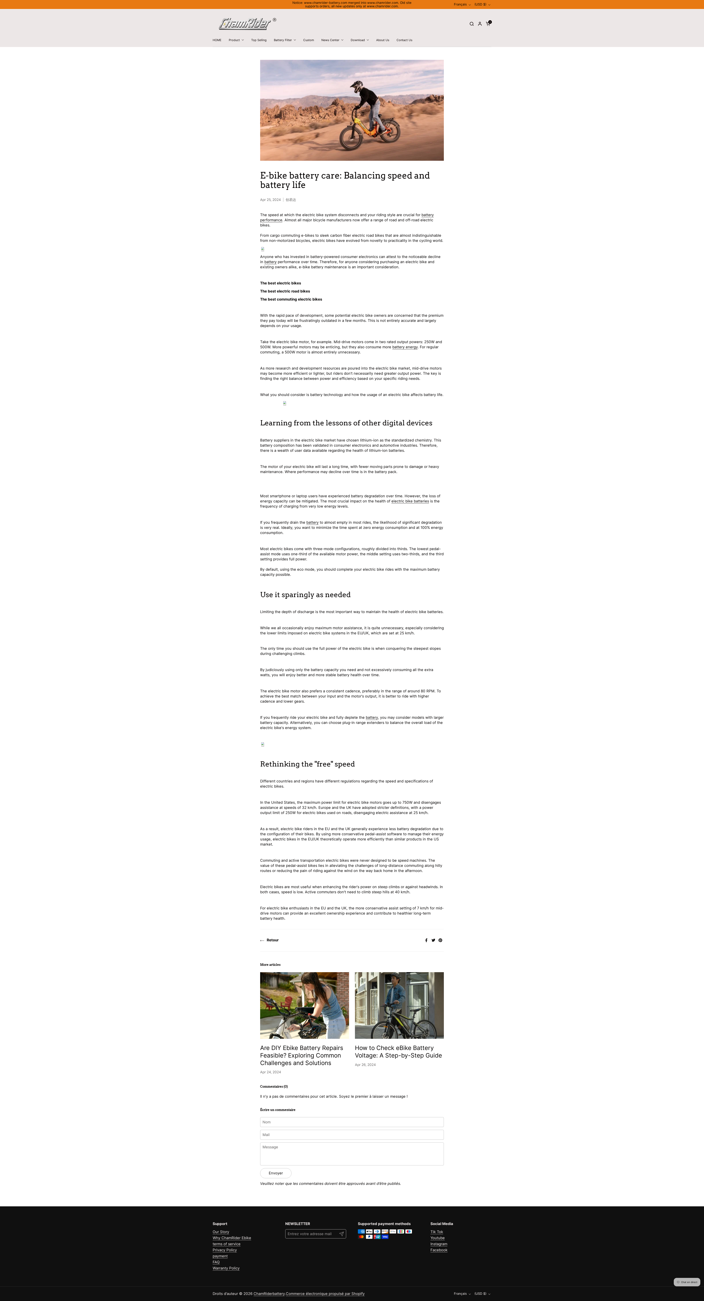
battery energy (405, 347)
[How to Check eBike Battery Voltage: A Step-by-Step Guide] (399, 1005)
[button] (471, 23)
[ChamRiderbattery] (248, 24)
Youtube (437, 1238)
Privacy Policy (225, 1250)
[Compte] (480, 23)
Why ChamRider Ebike (232, 1238)
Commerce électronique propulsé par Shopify (325, 1293)
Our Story (221, 1232)
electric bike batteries (410, 501)
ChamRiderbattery (269, 1293)
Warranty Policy (226, 1268)
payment (220, 1256)
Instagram (438, 1244)
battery (270, 262)
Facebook (439, 1250)
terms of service (227, 1244)
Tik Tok (436, 1232)
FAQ (216, 1262)
